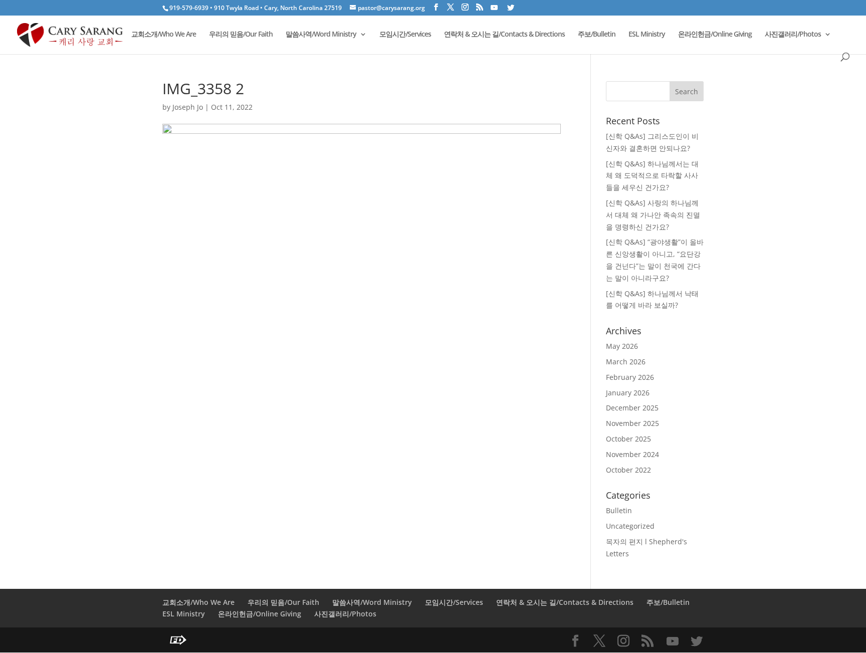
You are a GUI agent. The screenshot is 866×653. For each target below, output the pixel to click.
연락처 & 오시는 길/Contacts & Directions (504, 35)
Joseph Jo (187, 107)
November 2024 (632, 454)
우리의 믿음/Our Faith (241, 35)
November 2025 (632, 423)
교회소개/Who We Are (163, 35)
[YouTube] (494, 7)
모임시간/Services (405, 35)
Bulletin (619, 510)
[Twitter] (510, 7)
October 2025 (628, 439)
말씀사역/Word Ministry (321, 35)
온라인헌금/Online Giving (715, 35)
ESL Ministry (646, 35)
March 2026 (625, 361)
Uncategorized (630, 526)
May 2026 (622, 346)
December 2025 (632, 407)
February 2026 (630, 377)
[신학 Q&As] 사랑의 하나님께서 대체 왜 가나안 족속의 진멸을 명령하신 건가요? (653, 215)
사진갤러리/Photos (793, 35)
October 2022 (628, 470)
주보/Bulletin (596, 35)
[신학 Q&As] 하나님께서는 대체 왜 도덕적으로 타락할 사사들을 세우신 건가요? (652, 175)
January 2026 (628, 392)
